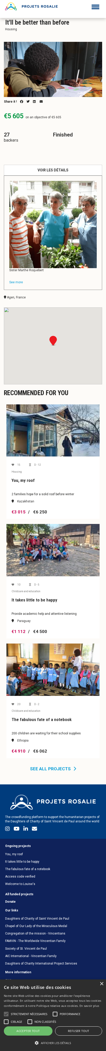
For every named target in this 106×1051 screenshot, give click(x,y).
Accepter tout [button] (28, 1031)
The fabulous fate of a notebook (27, 869)
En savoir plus (89, 1006)
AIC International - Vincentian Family (31, 956)
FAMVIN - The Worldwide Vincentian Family (35, 941)
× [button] (101, 984)
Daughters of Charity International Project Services (41, 963)
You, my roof (14, 854)
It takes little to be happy (22, 861)
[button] (53, 1042)
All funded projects (19, 894)
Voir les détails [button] (53, 170)
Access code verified (20, 876)
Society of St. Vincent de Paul (26, 948)
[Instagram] (8, 830)
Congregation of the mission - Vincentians (35, 933)
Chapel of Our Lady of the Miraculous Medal (36, 926)
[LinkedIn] (26, 830)
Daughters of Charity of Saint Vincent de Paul (37, 918)
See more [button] (16, 282)
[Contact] (34, 830)
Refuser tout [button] (78, 1031)
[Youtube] (17, 830)
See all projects (50, 768)
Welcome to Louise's (20, 884)
